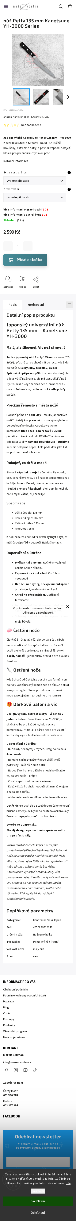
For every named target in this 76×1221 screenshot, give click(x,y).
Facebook (6, 1070)
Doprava (8, 1001)
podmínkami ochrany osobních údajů (38, 1148)
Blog (6, 1007)
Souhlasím (38, 1201)
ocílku (53, 685)
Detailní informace (15, 161)
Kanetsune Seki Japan (47, 920)
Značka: (26, 117)
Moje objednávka (14, 1037)
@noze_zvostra (35, 1070)
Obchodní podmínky (15, 989)
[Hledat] (61, 6)
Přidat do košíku (29, 259)
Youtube (25, 1070)
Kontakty (9, 1025)
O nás (6, 1013)
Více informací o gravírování (25, 210)
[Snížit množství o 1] (8, 246)
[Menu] (6, 6)
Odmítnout (38, 1213)
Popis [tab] (12, 304)
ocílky (31, 811)
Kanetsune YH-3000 (47, 719)
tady (58, 543)
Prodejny (9, 1019)
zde (68, 1183)
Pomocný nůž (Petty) (46, 942)
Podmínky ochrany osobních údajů (24, 995)
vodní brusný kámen (29, 685)
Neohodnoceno (31, 125)
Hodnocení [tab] (36, 304)
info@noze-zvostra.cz (17, 1062)
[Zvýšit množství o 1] (28, 246)
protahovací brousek (49, 690)
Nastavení (38, 1191)
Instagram (16, 1070)
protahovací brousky (56, 811)
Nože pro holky (42, 935)
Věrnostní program (15, 1031)
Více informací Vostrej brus (25, 215)
